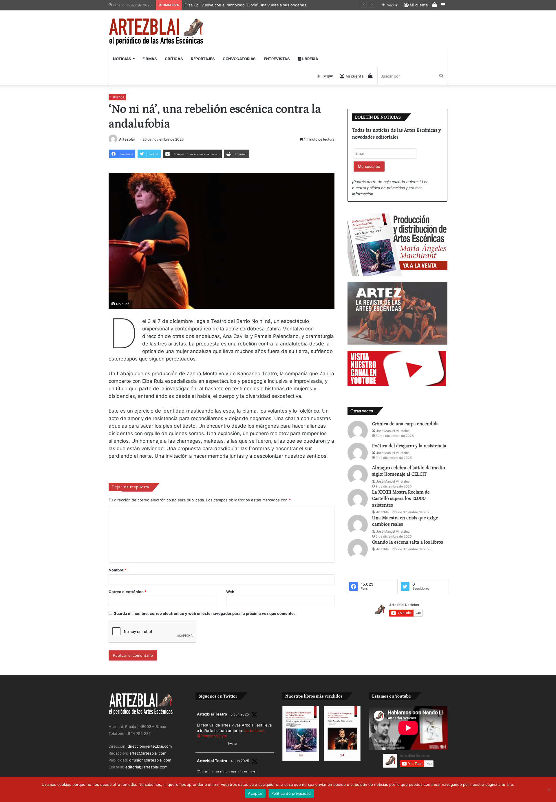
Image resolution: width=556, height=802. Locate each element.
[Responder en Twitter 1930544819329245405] (200, 744)
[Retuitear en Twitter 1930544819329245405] (210, 744)
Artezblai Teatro (212, 714)
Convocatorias (239, 58)
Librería (309, 58)
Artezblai (127, 139)
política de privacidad (386, 187)
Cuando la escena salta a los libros (407, 542)
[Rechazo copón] (549, 789)
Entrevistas (277, 58)
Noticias (122, 58)
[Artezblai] (156, 32)
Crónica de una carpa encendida (405, 423)
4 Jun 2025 (240, 761)
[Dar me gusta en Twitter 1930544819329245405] (221, 744)
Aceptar (255, 793)
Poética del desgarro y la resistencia (409, 445)
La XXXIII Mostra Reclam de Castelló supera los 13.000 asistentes (401, 499)
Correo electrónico (128, 591)
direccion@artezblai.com (150, 746)
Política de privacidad (291, 793)
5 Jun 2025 (240, 714)
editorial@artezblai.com (146, 767)
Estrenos (117, 97)
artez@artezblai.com (147, 753)
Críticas (174, 58)
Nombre (117, 570)
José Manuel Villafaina (392, 431)
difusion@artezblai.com (150, 760)
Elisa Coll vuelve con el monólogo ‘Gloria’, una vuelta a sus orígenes (246, 5)
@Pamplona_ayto (212, 735)
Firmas (149, 58)
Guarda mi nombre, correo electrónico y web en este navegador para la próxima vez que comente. (204, 613)
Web (230, 591)
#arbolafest (254, 730)
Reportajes (203, 58)
